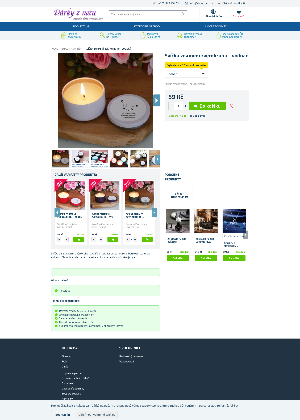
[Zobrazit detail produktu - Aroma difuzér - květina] (178, 221)
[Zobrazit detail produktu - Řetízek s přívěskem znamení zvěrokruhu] (234, 221)
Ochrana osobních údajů (75, 378)
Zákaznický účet (213, 16)
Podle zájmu (81, 26)
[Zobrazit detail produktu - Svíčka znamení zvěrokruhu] (71, 196)
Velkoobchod (126, 361)
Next (157, 159)
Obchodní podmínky (73, 388)
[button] (185, 106)
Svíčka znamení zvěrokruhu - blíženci (135, 216)
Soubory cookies (71, 393)
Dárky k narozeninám (179, 195)
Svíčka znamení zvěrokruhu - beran (69, 216)
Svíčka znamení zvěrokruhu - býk (102, 216)
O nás (65, 366)
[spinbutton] (178, 106)
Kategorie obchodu (147, 26)
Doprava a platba (72, 373)
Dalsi (156, 100)
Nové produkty (216, 26)
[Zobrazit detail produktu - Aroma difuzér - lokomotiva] (206, 221)
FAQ (64, 361)
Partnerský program (131, 356)
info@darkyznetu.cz (201, 3)
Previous (57, 212)
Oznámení (67, 383)
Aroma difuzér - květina (177, 240)
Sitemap (66, 356)
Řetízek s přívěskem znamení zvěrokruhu (231, 245)
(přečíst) (232, 405)
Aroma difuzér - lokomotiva (205, 240)
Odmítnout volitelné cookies (96, 414)
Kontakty (67, 399)
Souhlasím (62, 414)
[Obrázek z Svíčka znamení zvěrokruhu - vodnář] (60, 159)
